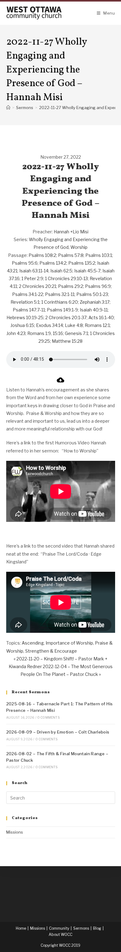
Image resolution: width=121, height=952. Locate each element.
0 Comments (48, 717)
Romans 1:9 (39, 333)
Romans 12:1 (97, 325)
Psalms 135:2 (81, 263)
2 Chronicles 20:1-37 (66, 317)
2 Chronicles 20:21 (37, 286)
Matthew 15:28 (67, 341)
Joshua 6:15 (22, 325)
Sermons (81, 928)
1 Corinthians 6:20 (59, 302)
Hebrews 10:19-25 (25, 317)
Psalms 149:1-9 (62, 309)
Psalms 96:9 (98, 286)
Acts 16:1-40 (101, 317)
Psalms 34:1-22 (27, 294)
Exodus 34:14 (49, 325)
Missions (14, 832)
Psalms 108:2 (42, 255)
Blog (97, 928)
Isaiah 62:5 (61, 270)
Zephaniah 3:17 (95, 302)
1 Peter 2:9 (32, 278)
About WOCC (60, 934)
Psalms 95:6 (25, 263)
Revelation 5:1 (25, 302)
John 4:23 (16, 333)
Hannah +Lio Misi (71, 231)
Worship (78, 247)
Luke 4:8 (74, 325)
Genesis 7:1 (76, 333)
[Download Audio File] (60, 382)
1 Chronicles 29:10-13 (66, 278)
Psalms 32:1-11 (59, 294)
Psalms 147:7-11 (29, 309)
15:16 (58, 333)
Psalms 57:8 (70, 255)
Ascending (33, 643)
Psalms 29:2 (70, 286)
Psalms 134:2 (52, 263)
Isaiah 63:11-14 (33, 270)
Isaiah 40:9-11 (94, 309)
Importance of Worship (69, 643)
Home (21, 928)
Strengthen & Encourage (51, 651)
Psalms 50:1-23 (92, 294)
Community (59, 928)
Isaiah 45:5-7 (87, 270)
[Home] (8, 107)
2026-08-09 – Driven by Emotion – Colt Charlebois (58, 731)
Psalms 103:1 (98, 255)
